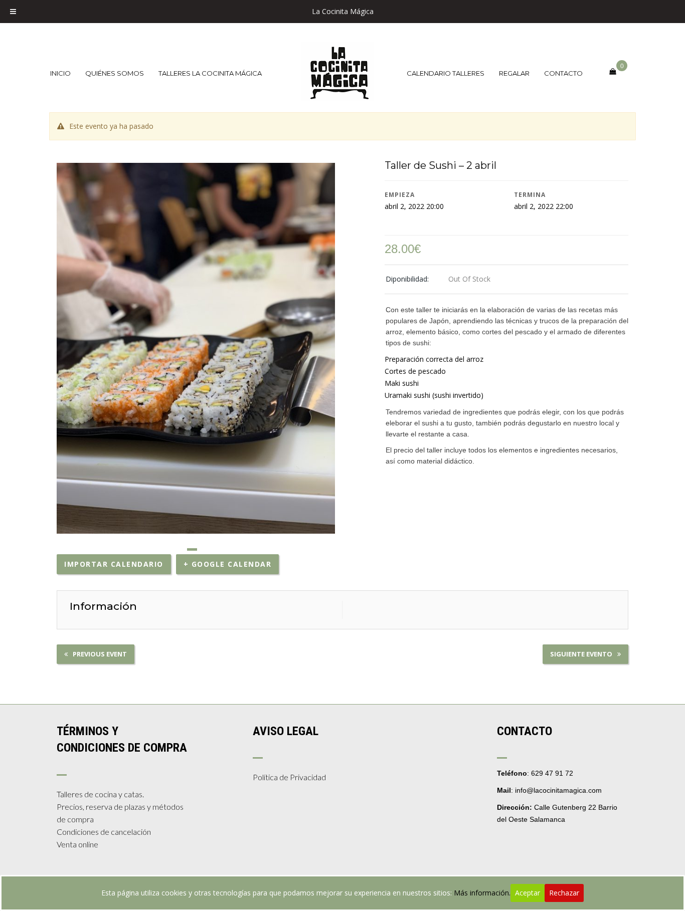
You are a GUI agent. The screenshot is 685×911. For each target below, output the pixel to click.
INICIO (60, 73)
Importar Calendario (113, 564)
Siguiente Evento (581, 653)
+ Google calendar (228, 564)
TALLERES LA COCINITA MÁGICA (210, 73)
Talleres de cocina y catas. (100, 794)
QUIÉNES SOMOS (114, 73)
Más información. (482, 892)
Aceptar (527, 892)
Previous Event (100, 653)
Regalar (514, 73)
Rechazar (564, 892)
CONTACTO (563, 73)
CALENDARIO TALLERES (445, 73)
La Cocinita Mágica (343, 11)
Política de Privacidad (289, 777)
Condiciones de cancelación (104, 831)
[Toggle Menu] (13, 11)
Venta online (77, 844)
